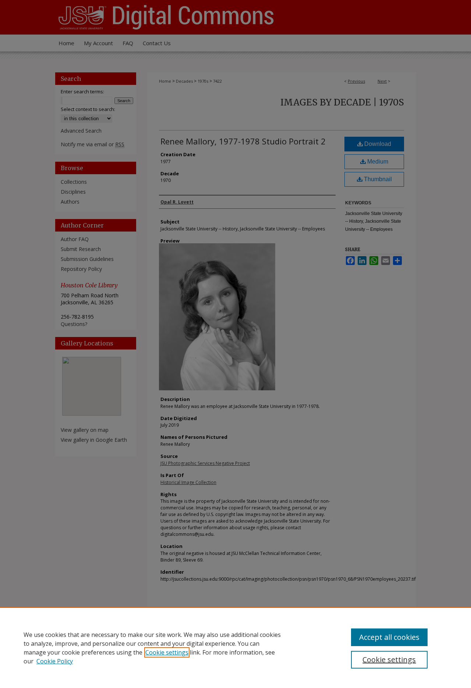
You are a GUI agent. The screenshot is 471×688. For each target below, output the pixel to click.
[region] (235, 647)
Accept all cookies (389, 637)
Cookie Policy (54, 661)
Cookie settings (166, 652)
